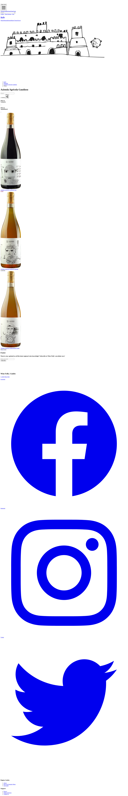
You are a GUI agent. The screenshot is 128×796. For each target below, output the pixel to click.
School (9, 11)
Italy (13, 14)
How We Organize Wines (10, 784)
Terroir (16, 20)
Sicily (3, 17)
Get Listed (6, 785)
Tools (14, 11)
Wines (2, 20)
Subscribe (3, 360)
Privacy (5, 791)
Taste (12, 11)
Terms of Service (7, 792)
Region (9, 20)
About (5, 783)
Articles (2, 11)
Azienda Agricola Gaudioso (10, 84)
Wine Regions (8, 14)
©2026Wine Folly (5, 376)
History (12, 20)
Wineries (5, 20)
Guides (6, 11)
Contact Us (6, 794)
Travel (19, 20)
